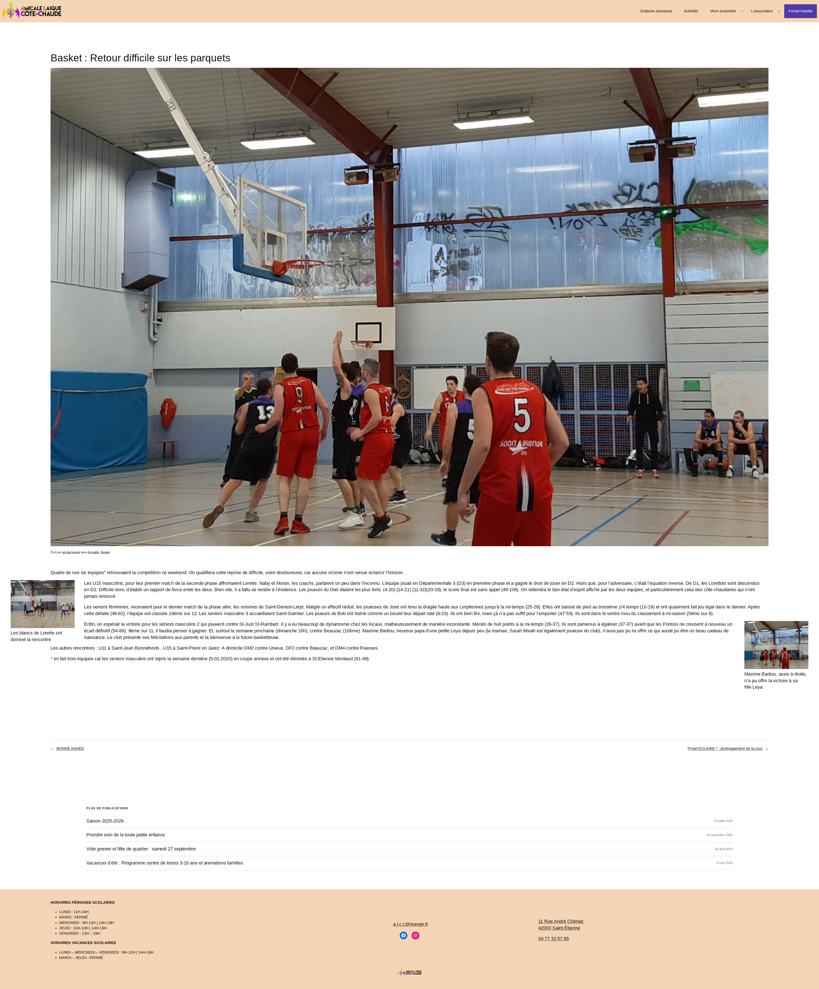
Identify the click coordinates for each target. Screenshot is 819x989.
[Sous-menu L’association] (779, 11)
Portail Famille (801, 11)
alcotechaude (71, 552)
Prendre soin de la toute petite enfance (125, 834)
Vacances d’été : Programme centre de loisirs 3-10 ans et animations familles (164, 863)
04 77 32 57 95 (553, 938)
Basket (105, 552)
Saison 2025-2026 (104, 821)
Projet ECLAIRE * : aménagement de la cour (725, 748)
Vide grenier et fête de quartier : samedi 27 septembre (141, 848)
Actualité (93, 552)
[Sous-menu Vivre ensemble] (742, 11)
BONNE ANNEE (70, 748)
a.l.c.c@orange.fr (410, 924)
